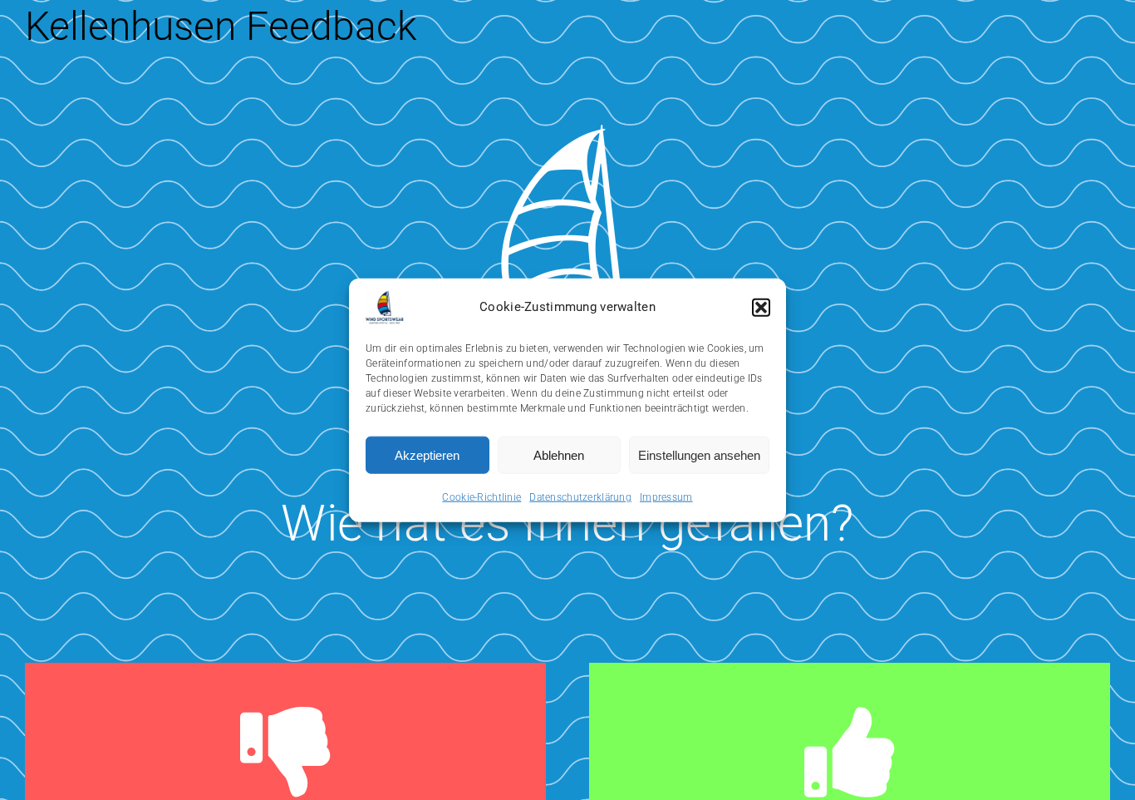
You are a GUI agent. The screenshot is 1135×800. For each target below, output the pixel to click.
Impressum (666, 497)
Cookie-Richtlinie (481, 497)
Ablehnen (558, 454)
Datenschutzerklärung (580, 497)
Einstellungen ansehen (699, 454)
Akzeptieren (427, 454)
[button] (761, 307)
